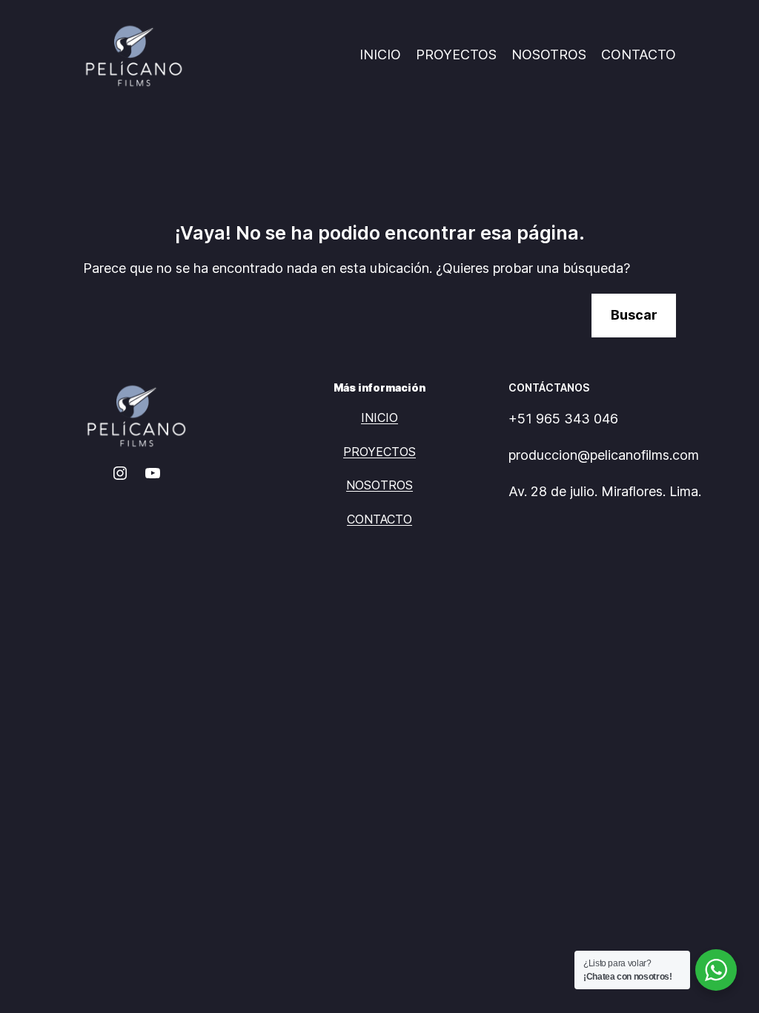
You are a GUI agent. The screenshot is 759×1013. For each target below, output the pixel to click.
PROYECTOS (456, 54)
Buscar (634, 315)
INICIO (380, 54)
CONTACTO (638, 54)
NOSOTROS (548, 54)
